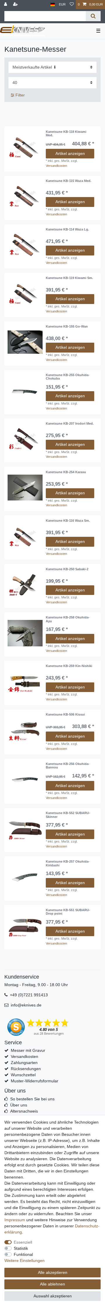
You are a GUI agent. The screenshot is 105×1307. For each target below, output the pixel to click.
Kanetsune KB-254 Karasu (66, 472)
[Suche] (93, 16)
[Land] (52, 4)
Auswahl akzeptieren (53, 1296)
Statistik (21, 1248)
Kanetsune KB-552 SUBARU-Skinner (68, 814)
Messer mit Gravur (28, 1050)
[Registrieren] (16, 4)
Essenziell (23, 1242)
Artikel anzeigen (70, 153)
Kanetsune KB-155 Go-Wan (67, 326)
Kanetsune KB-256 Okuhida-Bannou (68, 765)
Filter (19, 95)
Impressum (14, 1219)
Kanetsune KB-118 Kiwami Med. (66, 133)
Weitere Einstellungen (24, 1260)
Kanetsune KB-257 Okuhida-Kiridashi (68, 863)
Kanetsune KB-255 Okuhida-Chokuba (68, 376)
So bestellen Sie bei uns (32, 1099)
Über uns (18, 1105)
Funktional (23, 1254)
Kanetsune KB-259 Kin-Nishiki (69, 666)
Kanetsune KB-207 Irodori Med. (70, 423)
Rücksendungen (26, 1068)
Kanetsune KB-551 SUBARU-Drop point (68, 911)
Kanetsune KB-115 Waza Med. (68, 181)
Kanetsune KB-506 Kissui (65, 714)
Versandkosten (56, 165)
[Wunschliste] (72, 4)
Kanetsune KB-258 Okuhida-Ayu (68, 619)
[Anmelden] (6, 4)
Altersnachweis (24, 1111)
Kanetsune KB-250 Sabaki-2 (67, 569)
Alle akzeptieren (52, 1272)
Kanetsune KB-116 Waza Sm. (68, 520)
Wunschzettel (23, 1074)
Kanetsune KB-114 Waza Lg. (67, 229)
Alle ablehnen (52, 1284)
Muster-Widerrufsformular (34, 1081)
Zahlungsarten (24, 1062)
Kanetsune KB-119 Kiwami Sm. (69, 278)
